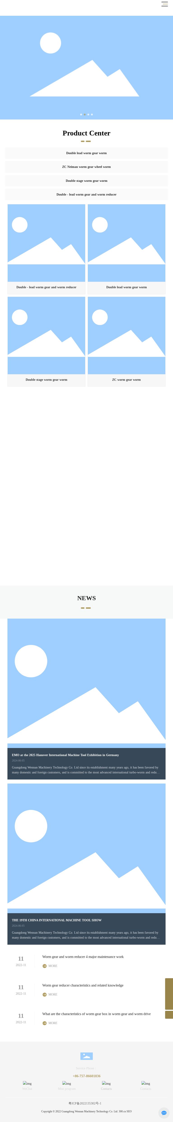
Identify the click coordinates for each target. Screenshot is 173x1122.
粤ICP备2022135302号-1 (84, 1103)
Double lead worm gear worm (86, 153)
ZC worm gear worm (126, 379)
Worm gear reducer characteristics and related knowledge (82, 985)
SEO (129, 1111)
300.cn (122, 1111)
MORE (52, 966)
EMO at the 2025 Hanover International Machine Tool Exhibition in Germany (65, 755)
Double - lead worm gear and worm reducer (86, 194)
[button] (81, 114)
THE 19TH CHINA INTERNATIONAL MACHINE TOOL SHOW (57, 920)
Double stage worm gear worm (86, 180)
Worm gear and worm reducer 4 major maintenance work (83, 957)
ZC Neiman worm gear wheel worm (86, 167)
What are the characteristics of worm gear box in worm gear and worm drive (96, 1014)
